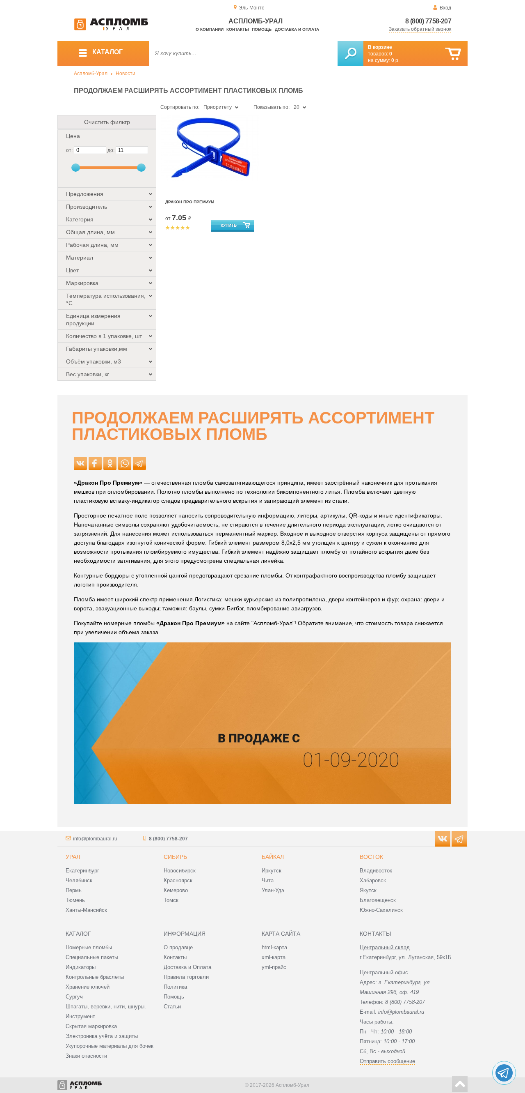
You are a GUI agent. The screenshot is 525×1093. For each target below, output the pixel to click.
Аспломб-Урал (90, 73)
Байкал (273, 857)
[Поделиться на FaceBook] (95, 463)
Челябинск (79, 880)
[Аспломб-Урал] (111, 29)
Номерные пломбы (89, 947)
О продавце (178, 947)
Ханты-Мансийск (86, 910)
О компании (210, 29)
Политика (175, 987)
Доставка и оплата (297, 29)
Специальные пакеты (92, 957)
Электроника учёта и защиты (102, 1036)
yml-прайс (274, 967)
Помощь (262, 29)
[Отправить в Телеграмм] (139, 463)
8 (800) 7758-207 (428, 21)
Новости (125, 73)
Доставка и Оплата (187, 967)
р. (395, 60)
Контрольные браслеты (95, 977)
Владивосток (376, 870)
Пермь (74, 890)
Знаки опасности (86, 1056)
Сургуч (74, 997)
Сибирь (175, 857)
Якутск (368, 890)
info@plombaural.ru (95, 839)
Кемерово (176, 890)
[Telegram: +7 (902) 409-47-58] (504, 1073)
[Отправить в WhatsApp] (124, 463)
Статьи (172, 1006)
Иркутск (271, 870)
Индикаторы (81, 967)
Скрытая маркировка (91, 1026)
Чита (268, 880)
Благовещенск (378, 900)
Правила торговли (186, 977)
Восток (371, 857)
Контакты (237, 29)
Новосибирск (180, 870)
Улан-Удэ (273, 890)
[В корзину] (453, 54)
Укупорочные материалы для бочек (109, 1046)
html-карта (274, 947)
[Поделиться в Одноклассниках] (109, 463)
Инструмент (80, 1016)
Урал (73, 857)
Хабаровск (373, 880)
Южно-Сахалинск (381, 910)
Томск (171, 900)
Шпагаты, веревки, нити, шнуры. (106, 1006)
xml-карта (273, 957)
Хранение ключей (88, 987)
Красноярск (178, 880)
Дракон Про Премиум (189, 202)
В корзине (380, 47)
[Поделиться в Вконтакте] (80, 463)
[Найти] (350, 53)
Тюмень (75, 900)
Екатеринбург (82, 870)
